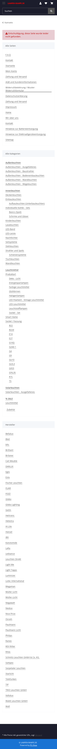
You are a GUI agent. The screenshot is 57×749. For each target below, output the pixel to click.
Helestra (10, 521)
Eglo (8, 471)
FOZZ (8, 493)
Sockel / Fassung (14, 321)
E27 (11, 338)
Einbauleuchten (13, 199)
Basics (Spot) (15, 212)
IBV (7, 537)
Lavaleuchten (12, 224)
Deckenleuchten (13, 195)
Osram (9, 619)
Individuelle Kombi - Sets (18, 207)
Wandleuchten (13, 263)
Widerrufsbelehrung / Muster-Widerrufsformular (20, 89)
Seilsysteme (11, 242)
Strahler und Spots (15, 250)
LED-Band (10, 229)
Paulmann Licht (13, 630)
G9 (10, 355)
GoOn (8, 510)
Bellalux (9, 433)
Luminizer (10, 575)
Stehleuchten (12, 246)
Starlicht (10, 673)
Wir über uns (12, 117)
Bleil (8, 439)
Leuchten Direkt (13, 559)
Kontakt (9, 60)
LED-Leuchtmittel (17, 304)
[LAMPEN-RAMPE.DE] (16, 3)
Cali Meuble (11, 461)
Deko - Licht (14, 278)
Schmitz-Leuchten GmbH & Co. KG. (22, 657)
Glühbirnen (14, 291)
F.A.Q (8, 54)
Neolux (9, 608)
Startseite (10, 65)
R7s (11, 376)
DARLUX (9, 466)
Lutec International (15, 581)
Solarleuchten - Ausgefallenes (20, 392)
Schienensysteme (17, 254)
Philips (9, 635)
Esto (8, 477)
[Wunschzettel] (46, 3)
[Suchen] (51, 11)
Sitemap (10, 139)
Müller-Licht (11, 597)
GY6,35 (12, 372)
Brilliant (9, 450)
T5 (10, 381)
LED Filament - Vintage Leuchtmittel (26, 299)
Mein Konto (11, 71)
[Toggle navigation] (3, 2)
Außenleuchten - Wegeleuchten (21, 184)
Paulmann (10, 624)
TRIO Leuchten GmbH (16, 690)
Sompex (9, 662)
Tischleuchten (12, 259)
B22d (11, 329)
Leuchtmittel (12, 402)
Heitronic (10, 515)
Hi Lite (9, 526)
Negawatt (10, 602)
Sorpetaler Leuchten (15, 668)
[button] (40, 3)
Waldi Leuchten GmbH (16, 700)
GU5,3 (12, 364)
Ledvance (10, 553)
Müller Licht (11, 591)
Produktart (11, 274)
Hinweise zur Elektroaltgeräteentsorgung (26, 134)
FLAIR (8, 488)
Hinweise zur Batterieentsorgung (22, 128)
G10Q (11, 342)
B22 (11, 325)
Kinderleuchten (13, 220)
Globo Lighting (13, 504)
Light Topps (11, 570)
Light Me (10, 564)
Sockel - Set (14, 312)
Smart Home (12, 317)
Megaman (10, 586)
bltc (7, 444)
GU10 (11, 359)
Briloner (9, 455)
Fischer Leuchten (14, 482)
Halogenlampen (17, 295)
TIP (7, 684)
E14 (11, 334)
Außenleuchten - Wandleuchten (21, 179)
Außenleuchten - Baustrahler (20, 171)
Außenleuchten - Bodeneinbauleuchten (25, 175)
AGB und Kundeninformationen (21, 82)
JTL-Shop (33, 745)
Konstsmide (11, 542)
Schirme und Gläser (18, 216)
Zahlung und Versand (16, 76)
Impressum (11, 107)
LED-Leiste (11, 233)
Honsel (9, 531)
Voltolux (9, 695)
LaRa (8, 548)
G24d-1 (12, 346)
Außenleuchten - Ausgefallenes (21, 167)
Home (8, 112)
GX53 (11, 368)
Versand (38, 735)
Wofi (8, 706)
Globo (8, 499)
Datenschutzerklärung (16, 96)
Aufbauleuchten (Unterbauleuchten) (27, 203)
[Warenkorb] (52, 3)
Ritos (8, 651)
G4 (10, 351)
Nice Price (10, 613)
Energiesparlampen (18, 282)
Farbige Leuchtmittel (19, 287)
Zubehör (11, 409)
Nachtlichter (12, 237)
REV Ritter (10, 646)
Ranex (9, 640)
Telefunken (11, 679)
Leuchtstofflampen (18, 308)
